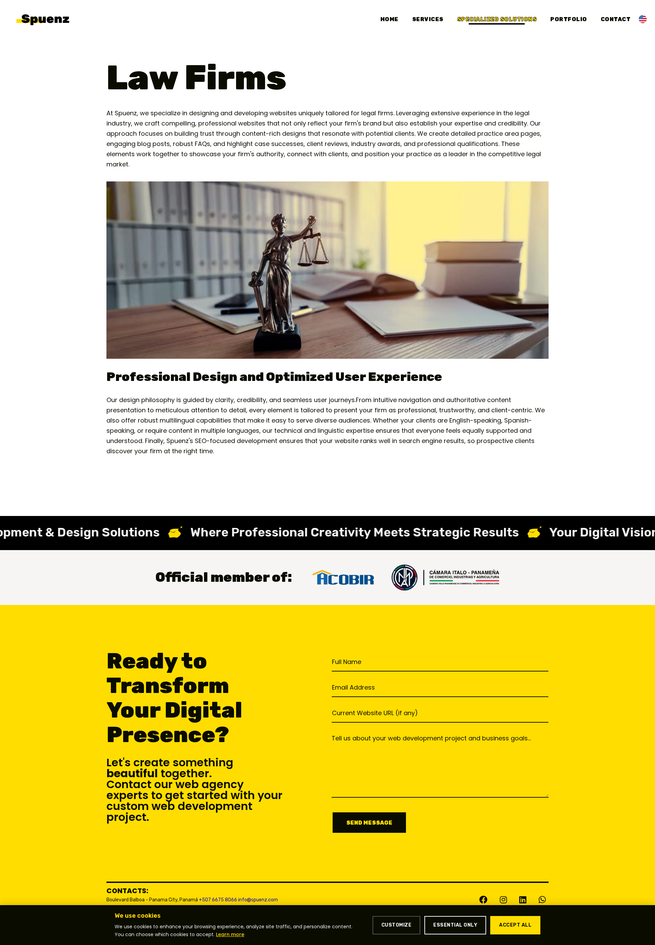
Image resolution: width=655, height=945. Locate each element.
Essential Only (455, 925)
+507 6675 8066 (218, 900)
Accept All (515, 925)
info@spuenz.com (258, 900)
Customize (396, 925)
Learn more (230, 934)
